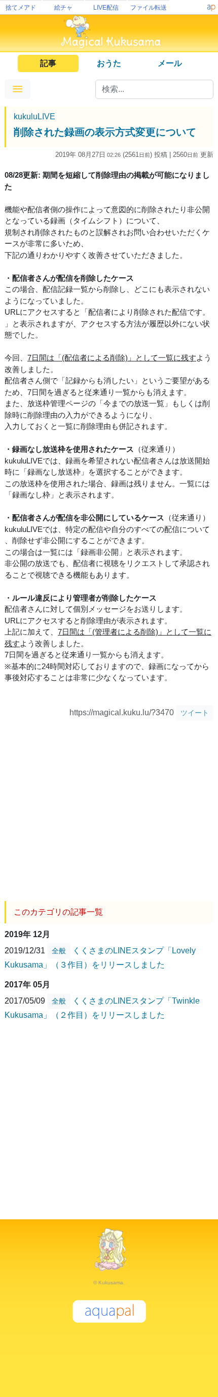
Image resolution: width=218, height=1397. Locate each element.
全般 (59, 951)
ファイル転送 (148, 7)
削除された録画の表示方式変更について (105, 132)
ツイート (194, 713)
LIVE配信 (106, 7)
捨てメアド (21, 7)
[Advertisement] (109, 807)
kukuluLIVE (34, 116)
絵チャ (63, 7)
